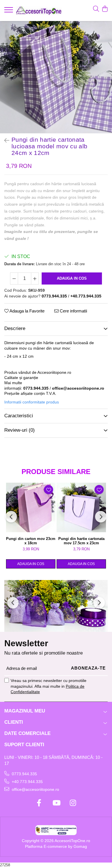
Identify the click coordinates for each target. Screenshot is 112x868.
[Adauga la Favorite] (48, 489)
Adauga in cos (72, 278)
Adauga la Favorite (27, 310)
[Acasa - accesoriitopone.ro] (39, 10)
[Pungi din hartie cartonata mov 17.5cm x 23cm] (81, 507)
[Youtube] (56, 803)
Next (107, 83)
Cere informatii (73, 310)
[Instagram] (73, 803)
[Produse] (9, 11)
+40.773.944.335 (27, 781)
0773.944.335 (24, 774)
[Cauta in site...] (96, 9)
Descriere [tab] (14, 328)
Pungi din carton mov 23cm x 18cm (30, 541)
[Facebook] (39, 803)
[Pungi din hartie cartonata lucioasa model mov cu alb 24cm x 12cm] (56, 77)
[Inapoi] (4, 140)
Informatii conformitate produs (31, 402)
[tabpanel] (56, 77)
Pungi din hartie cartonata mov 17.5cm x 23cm (81, 541)
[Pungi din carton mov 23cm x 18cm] (30, 507)
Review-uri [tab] (19, 430)
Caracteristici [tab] (18, 415)
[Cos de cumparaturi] (105, 9)
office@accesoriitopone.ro (35, 789)
